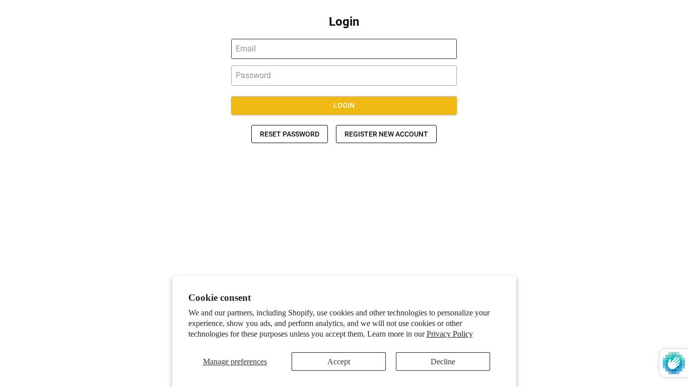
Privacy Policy (450, 334)
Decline (443, 361)
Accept (338, 361)
